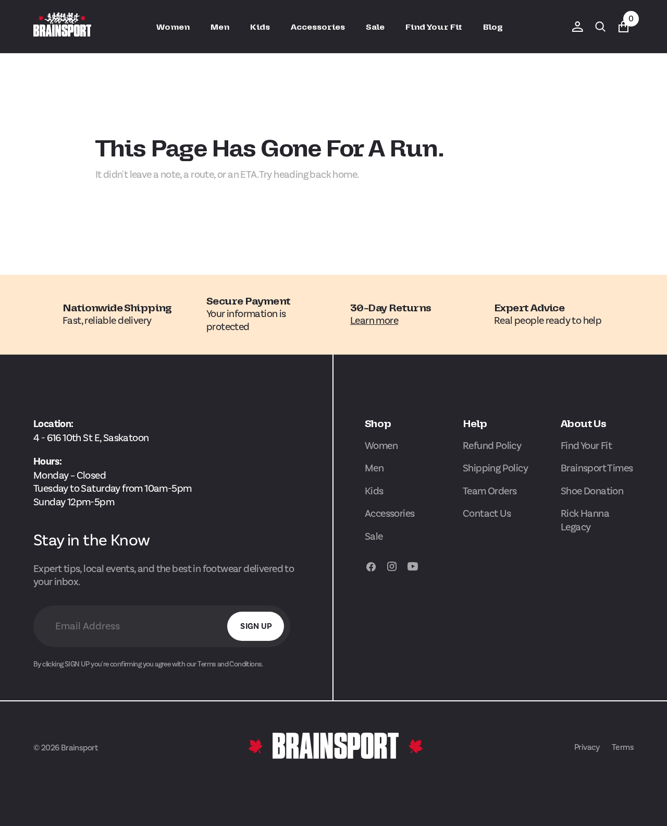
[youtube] (412, 571)
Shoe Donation (592, 491)
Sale (374, 536)
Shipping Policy (495, 468)
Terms (623, 747)
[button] (577, 26)
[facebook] (371, 571)
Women (381, 446)
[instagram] (392, 571)
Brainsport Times (597, 468)
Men (374, 468)
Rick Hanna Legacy (585, 520)
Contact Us (487, 513)
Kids (374, 491)
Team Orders (490, 491)
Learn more (374, 320)
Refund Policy (492, 446)
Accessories (390, 513)
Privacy (586, 747)
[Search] (600, 26)
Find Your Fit (586, 446)
